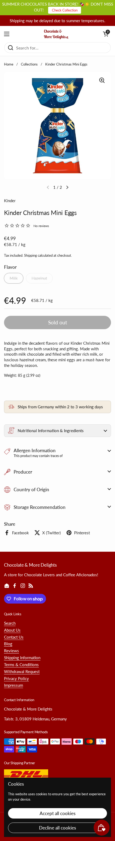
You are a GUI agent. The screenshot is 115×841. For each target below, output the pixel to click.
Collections (29, 64)
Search (10, 623)
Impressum (13, 685)
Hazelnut (39, 278)
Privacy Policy (16, 678)
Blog (8, 643)
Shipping (30, 255)
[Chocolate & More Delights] (56, 34)
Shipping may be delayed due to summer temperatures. (57, 21)
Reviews (11, 650)
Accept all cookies (57, 813)
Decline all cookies (57, 828)
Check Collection (65, 10)
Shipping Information (22, 657)
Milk (14, 278)
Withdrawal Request (22, 671)
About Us (12, 630)
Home (8, 64)
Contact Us (14, 637)
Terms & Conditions (21, 664)
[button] (105, 34)
